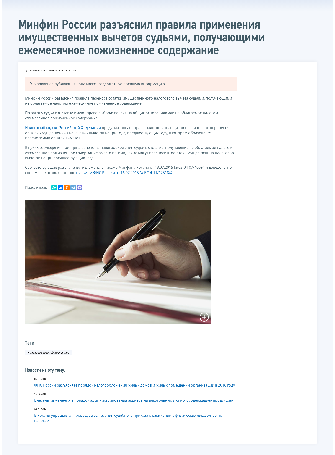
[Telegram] (73, 187)
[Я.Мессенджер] (54, 187)
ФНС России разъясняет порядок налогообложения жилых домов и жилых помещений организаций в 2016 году (134, 385)
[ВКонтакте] (60, 187)
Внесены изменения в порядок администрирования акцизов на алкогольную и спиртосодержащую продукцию (133, 400)
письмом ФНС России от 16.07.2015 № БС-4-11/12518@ (124, 172)
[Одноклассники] (67, 187)
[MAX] (79, 187)
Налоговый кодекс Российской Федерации (63, 127)
